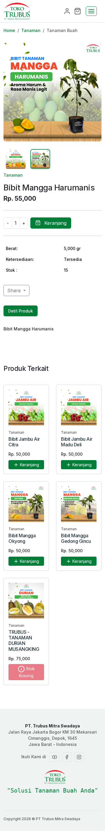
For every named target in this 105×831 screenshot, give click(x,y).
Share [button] (14, 290)
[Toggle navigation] (91, 11)
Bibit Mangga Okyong (22, 538)
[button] (77, 10)
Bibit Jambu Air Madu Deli (76, 441)
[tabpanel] (53, 329)
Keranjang (54, 223)
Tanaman (31, 30)
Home (9, 30)
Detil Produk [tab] (20, 310)
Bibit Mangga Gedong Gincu (76, 538)
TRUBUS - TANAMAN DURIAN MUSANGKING (23, 640)
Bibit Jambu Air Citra (24, 441)
